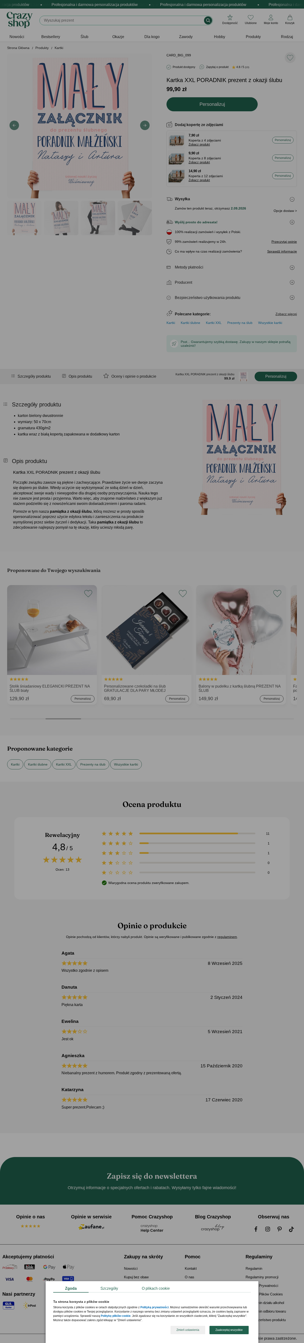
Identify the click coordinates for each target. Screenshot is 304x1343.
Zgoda (71, 1288)
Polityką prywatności (154, 1307)
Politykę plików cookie (116, 1316)
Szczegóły (109, 1288)
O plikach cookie (156, 1288)
